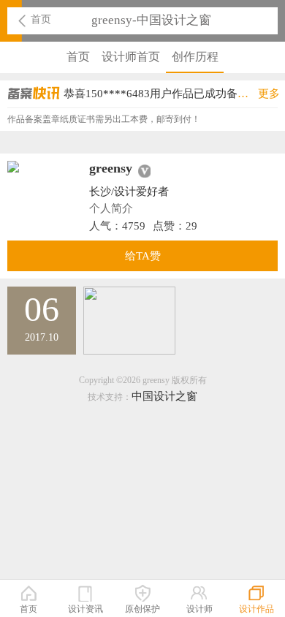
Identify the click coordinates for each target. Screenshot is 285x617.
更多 (269, 93)
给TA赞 (143, 256)
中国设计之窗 (164, 396)
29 (191, 226)
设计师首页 (131, 56)
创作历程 (195, 56)
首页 (41, 19)
